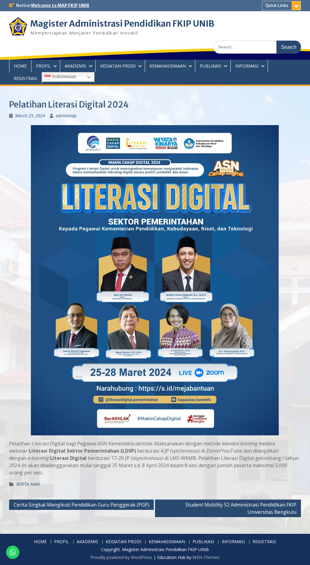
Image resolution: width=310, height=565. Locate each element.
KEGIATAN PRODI (118, 66)
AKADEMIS (75, 66)
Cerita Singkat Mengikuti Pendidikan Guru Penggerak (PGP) (81, 504)
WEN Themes (206, 557)
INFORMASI (247, 66)
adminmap (66, 115)
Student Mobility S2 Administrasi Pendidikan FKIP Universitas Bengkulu (240, 508)
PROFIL (43, 66)
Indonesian (63, 76)
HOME (20, 66)
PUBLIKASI (210, 66)
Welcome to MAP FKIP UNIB (60, 5)
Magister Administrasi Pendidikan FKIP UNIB (122, 23)
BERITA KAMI (28, 484)
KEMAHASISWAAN (168, 66)
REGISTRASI (25, 78)
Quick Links (276, 5)
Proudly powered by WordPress (121, 557)
